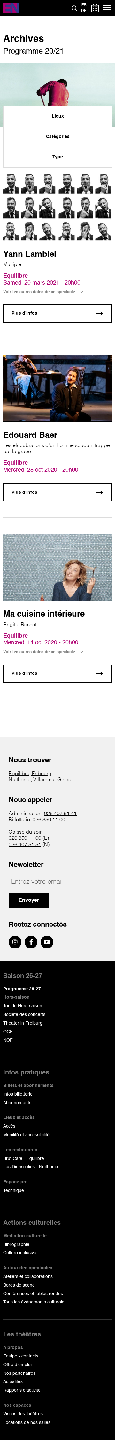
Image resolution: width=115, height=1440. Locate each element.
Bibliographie (16, 1244)
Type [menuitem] (57, 157)
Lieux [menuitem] (58, 116)
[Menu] (107, 8)
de (84, 11)
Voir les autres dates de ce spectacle (39, 292)
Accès (9, 1126)
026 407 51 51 (25, 844)
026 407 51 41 (60, 813)
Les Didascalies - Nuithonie (30, 1167)
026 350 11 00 (49, 819)
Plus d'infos (24, 313)
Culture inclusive (19, 1253)
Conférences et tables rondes (33, 1294)
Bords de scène (19, 1285)
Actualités (13, 1382)
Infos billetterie (18, 1094)
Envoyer (29, 900)
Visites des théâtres (23, 1414)
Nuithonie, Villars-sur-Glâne (40, 780)
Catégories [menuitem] (58, 136)
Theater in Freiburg (22, 1023)
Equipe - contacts (20, 1356)
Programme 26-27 (22, 989)
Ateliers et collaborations (28, 1276)
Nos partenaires (19, 1373)
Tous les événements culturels (33, 1302)
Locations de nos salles (26, 1422)
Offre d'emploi (17, 1365)
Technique (13, 1190)
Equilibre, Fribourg (30, 773)
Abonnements (17, 1103)
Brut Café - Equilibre (23, 1158)
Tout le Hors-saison (22, 1006)
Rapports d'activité (22, 1390)
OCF (8, 1032)
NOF (8, 1040)
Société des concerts (24, 1014)
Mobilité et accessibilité (26, 1135)
